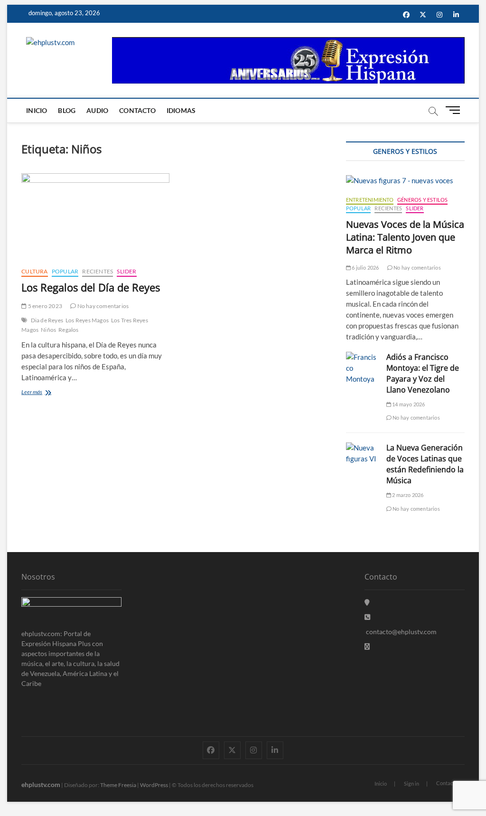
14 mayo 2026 (408, 404)
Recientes (97, 271)
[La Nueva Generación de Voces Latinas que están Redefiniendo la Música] (361, 453)
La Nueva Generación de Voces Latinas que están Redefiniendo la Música (425, 464)
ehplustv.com (40, 784)
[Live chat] (367, 646)
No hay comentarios (102, 306)
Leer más (40, 393)
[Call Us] (367, 617)
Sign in (411, 783)
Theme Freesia (118, 784)
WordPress (154, 784)
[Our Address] (367, 602)
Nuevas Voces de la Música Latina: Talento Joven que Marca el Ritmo (405, 237)
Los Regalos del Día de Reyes (90, 287)
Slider (126, 271)
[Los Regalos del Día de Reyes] (95, 216)
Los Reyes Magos (87, 320)
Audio (97, 110)
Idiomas (181, 110)
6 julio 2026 (365, 267)
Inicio (36, 110)
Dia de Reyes (47, 320)
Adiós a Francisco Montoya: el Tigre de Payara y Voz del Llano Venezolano (422, 373)
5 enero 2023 (44, 306)
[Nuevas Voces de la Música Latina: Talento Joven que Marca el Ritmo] (405, 180)
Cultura (34, 271)
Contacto (137, 110)
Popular (65, 271)
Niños (48, 329)
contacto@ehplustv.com (401, 632)
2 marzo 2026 (407, 495)
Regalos (68, 329)
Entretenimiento (369, 200)
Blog (66, 110)
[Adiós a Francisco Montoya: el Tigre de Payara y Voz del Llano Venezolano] (361, 368)
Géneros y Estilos (422, 200)
